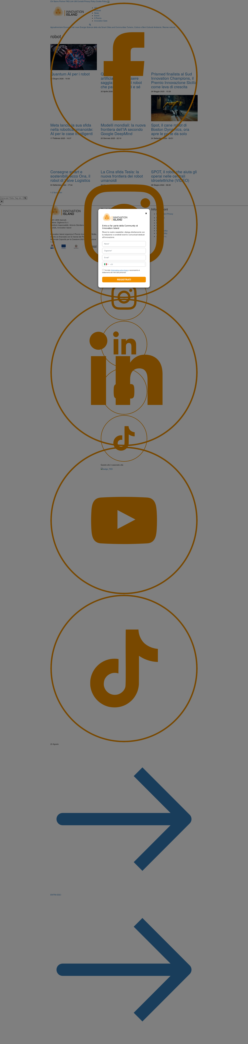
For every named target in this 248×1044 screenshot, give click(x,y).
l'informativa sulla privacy (119, 270)
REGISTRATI (124, 279)
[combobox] (108, 264)
